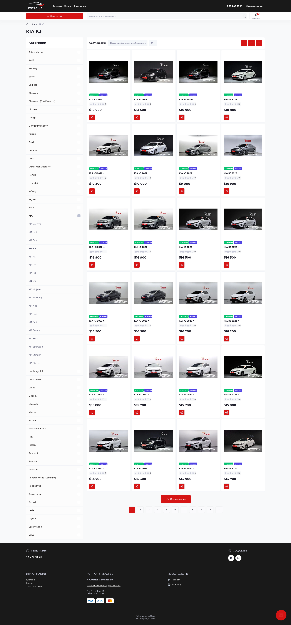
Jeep (31, 207)
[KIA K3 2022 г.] (243, 72)
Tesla (31, 510)
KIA (33, 24)
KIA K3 (32, 248)
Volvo (32, 535)
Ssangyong (35, 494)
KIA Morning (35, 297)
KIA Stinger (35, 355)
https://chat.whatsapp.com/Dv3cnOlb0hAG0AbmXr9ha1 (238, 558)
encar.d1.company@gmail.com (103, 585)
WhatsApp (176, 584)
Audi (31, 60)
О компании (80, 6)
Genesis (33, 150)
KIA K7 (32, 265)
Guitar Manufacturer (40, 166)
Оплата (67, 6)
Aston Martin (36, 52)
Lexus (32, 387)
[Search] (244, 16)
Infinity (33, 191)
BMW (32, 76)
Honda (32, 175)
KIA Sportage (36, 346)
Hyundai (33, 183)
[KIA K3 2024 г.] (198, 441)
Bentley (33, 68)
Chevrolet (34, 93)
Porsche (33, 469)
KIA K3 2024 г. (187, 468)
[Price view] (259, 43)
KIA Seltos (34, 322)
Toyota (32, 518)
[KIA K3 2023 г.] (108, 293)
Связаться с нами (34, 586)
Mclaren (33, 420)
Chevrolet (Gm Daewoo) (42, 101)
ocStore (151, 616)
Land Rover (35, 379)
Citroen (33, 109)
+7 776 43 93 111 (35, 556)
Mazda (32, 412)
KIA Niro (33, 305)
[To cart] (92, 117)
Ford (31, 142)
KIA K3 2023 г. (97, 320)
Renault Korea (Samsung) (43, 477)
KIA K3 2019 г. (96, 99)
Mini (31, 436)
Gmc (31, 158)
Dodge (32, 117)
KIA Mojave (34, 289)
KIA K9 (32, 281)
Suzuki (32, 502)
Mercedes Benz (37, 428)
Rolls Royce (35, 486)
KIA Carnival (35, 224)
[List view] (251, 43)
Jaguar (32, 199)
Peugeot (33, 453)
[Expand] (78, 52)
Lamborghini (36, 371)
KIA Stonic (34, 363)
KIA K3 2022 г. (231, 99)
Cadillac (33, 85)
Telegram (176, 580)
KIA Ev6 (33, 232)
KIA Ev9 (33, 240)
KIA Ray (33, 314)
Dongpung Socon (38, 125)
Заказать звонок (254, 6)
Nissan (32, 445)
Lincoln (33, 395)
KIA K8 (32, 273)
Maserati (33, 404)
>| (219, 509)
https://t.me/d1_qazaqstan (231, 558)
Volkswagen (35, 526)
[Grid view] (244, 43)
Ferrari (32, 134)
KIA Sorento (35, 330)
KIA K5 (32, 256)
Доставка (57, 6)
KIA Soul (33, 338)
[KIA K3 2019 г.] (108, 72)
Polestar (33, 461)
